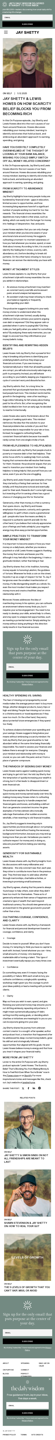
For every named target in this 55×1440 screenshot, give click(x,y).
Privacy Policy (9, 1435)
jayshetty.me (28, 1082)
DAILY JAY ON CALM (44, 1364)
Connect (25, 1370)
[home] (27, 32)
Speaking (25, 1363)
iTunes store (12, 1075)
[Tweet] (23, 1088)
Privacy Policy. (27, 1420)
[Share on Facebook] (28, 1088)
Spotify (28, 1075)
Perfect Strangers (26, 1375)
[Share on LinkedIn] (34, 1088)
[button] (7, 32)
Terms (24, 1435)
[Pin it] (39, 1088)
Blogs (6, 1374)
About (6, 1363)
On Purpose (8, 1370)
